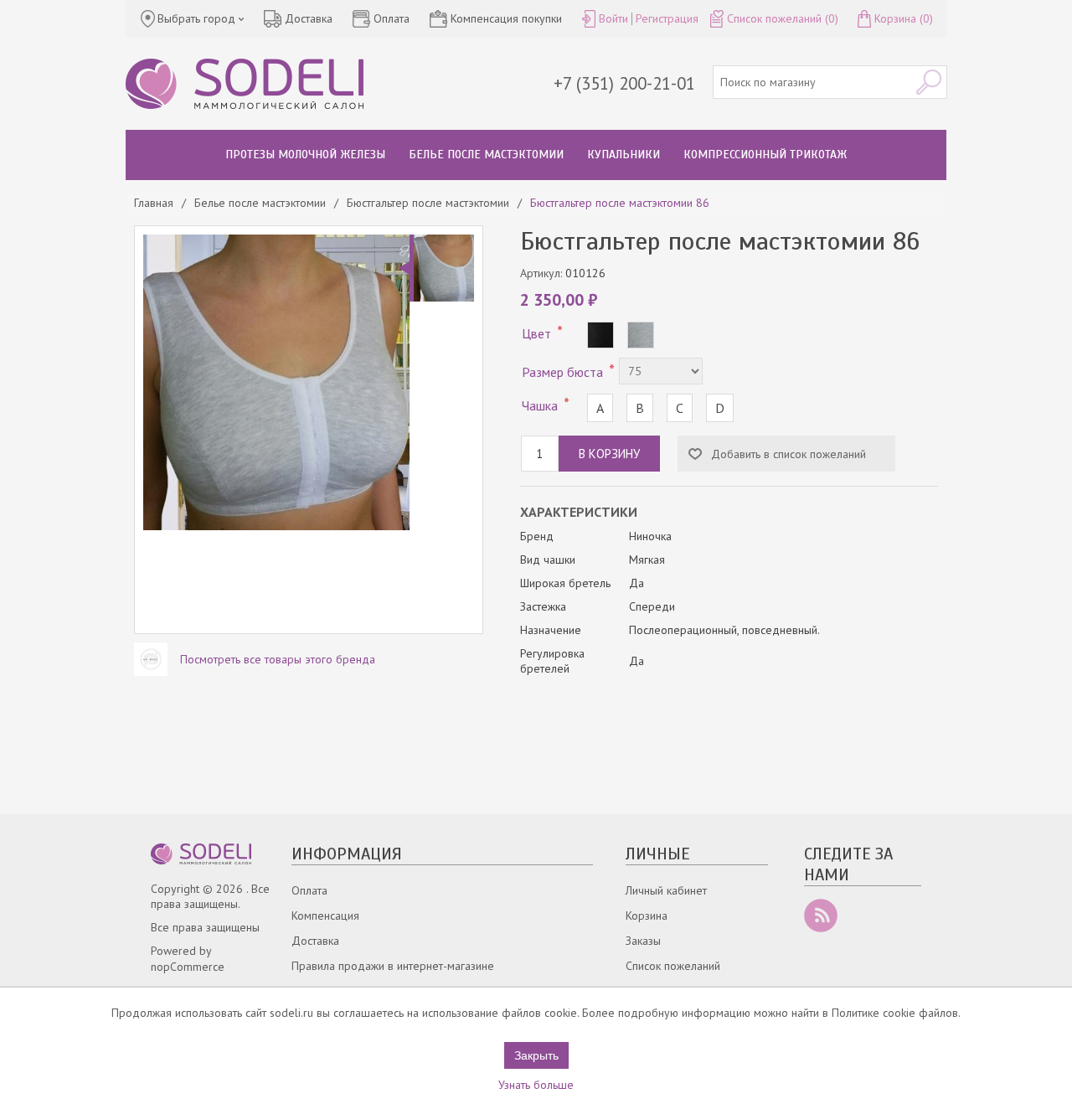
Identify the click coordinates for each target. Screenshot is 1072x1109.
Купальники (623, 154)
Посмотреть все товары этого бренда (277, 659)
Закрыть (536, 1055)
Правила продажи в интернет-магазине (392, 965)
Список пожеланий (673, 965)
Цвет (538, 333)
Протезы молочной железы (305, 154)
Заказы (643, 940)
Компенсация (325, 915)
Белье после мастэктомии (486, 154)
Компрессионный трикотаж (765, 154)
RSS (821, 915)
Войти (613, 18)
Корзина (646, 915)
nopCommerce (187, 966)
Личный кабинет (666, 890)
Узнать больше (536, 1084)
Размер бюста (564, 372)
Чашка (541, 405)
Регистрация (667, 18)
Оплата (309, 890)
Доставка (315, 940)
